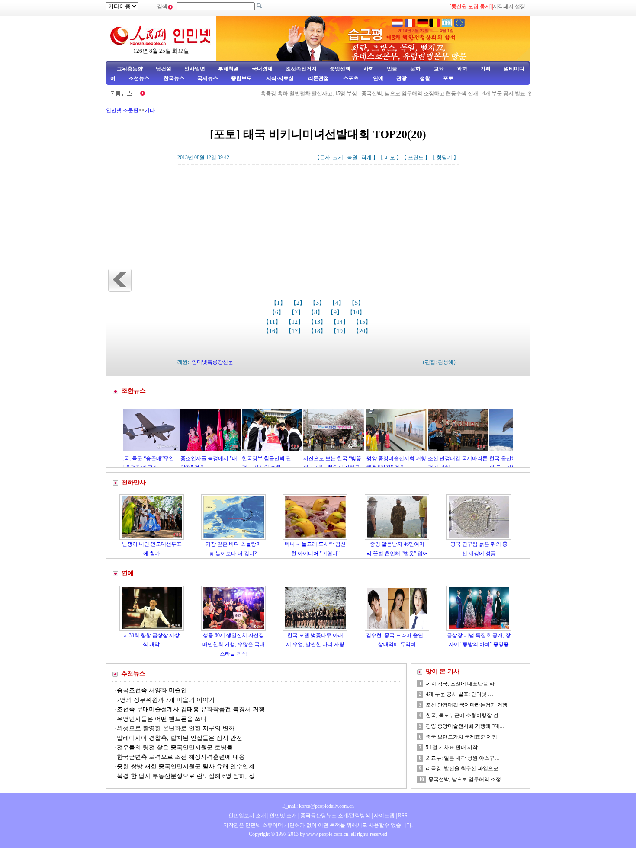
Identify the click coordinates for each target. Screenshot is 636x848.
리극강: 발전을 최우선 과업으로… (465, 768)
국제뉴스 (207, 78)
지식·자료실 (280, 78)
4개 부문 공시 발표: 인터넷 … (459, 694)
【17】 (295, 331)
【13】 (318, 322)
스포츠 (350, 78)
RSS (403, 816)
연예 (377, 78)
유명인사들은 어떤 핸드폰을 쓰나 (162, 719)
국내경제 (262, 69)
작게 (366, 157)
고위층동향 (130, 69)
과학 (462, 69)
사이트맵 (384, 816)
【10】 (357, 312)
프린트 (416, 157)
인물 (392, 69)
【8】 (316, 312)
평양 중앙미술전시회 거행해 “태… (465, 726)
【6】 (277, 312)
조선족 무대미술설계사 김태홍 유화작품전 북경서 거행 (191, 709)
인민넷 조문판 (122, 110)
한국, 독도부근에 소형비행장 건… (465, 715)
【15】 (363, 322)
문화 (415, 69)
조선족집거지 (301, 69)
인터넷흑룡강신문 (212, 362)
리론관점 (318, 78)
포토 (448, 78)
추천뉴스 (133, 673)
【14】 (340, 322)
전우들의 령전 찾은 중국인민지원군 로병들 (175, 747)
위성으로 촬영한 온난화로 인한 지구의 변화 (175, 728)
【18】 (318, 331)
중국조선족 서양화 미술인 (152, 690)
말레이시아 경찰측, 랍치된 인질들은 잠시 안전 (179, 738)
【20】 (363, 331)
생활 (425, 78)
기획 (485, 69)
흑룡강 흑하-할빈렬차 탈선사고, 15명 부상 (292, 93)
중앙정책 (340, 69)
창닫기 (444, 157)
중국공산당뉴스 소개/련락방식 (335, 816)
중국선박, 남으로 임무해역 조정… (467, 779)
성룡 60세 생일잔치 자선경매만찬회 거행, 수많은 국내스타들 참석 (233, 644)
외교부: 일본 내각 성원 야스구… (463, 758)
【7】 (297, 312)
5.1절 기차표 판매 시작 (452, 747)
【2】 (298, 303)
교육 (439, 69)
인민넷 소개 (282, 816)
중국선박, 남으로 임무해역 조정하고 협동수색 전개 (402, 93)
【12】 (295, 322)
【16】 (273, 331)
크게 (338, 157)
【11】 (273, 322)
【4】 (337, 303)
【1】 (279, 303)
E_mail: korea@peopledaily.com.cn (318, 806)
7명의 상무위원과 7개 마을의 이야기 (166, 700)
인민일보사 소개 (247, 816)
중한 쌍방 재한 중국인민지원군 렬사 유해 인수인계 (185, 766)
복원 (352, 157)
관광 (401, 78)
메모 (390, 157)
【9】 (336, 312)
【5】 (357, 303)
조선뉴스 (139, 78)
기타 (150, 110)
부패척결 (228, 69)
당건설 (163, 69)
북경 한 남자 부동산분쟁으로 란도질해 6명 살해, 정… (189, 776)
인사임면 (194, 69)
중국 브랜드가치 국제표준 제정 (461, 737)
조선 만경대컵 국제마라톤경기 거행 (467, 705)
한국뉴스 (174, 78)
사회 (368, 69)
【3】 (318, 303)
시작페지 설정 (509, 6)
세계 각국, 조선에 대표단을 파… (463, 684)
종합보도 (241, 78)
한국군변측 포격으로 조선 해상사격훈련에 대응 (181, 757)
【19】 (340, 331)
